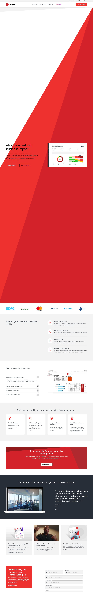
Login (85, 0)
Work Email (48, 575)
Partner (70, 0)
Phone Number (48, 580)
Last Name (67, 570)
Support (81, 0)
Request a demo (81, 4)
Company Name (49, 585)
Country (47, 590)
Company (76, 0)
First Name (48, 570)
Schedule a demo (46, 464)
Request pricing (25, 165)
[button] (35, 4)
